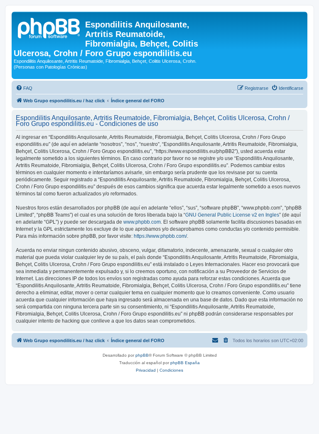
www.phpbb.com (142, 222)
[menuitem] (24, 88)
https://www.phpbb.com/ (160, 236)
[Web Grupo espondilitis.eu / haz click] (49, 27)
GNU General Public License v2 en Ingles (232, 215)
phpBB (142, 355)
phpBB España (185, 362)
